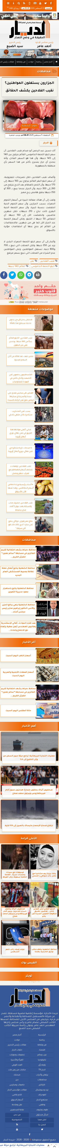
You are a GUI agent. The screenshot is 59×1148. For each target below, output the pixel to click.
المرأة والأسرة (17, 1060)
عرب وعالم (42, 1055)
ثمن (32, 261)
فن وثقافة (21, 62)
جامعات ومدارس (17, 1085)
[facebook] (50, 3)
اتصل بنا (42, 1125)
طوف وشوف (42, 1110)
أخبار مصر (48, 62)
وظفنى (42, 1105)
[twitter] (45, 3)
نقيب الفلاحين (47, 261)
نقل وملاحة (17, 1105)
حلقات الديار (17, 1050)
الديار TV (42, 1070)
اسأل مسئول (42, 1115)
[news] (34, 3)
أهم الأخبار (29, 726)
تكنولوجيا (42, 1060)
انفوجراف (42, 1095)
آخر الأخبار (28, 642)
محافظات (44, 71)
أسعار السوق (17, 1100)
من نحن (17, 1115)
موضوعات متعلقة (40, 309)
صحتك (17, 1075)
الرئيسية (42, 1035)
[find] (18, 3)
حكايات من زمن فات (17, 1070)
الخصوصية (17, 1120)
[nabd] (29, 3)
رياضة (39, 62)
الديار (45, 143)
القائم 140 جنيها (17, 266)
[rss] (24, 3)
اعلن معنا (42, 1120)
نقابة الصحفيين (17, 1110)
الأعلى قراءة (29, 838)
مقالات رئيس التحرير (17, 1045)
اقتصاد (42, 1050)
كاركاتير (42, 1085)
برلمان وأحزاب (42, 1075)
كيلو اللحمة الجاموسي (43, 266)
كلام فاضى (17, 1095)
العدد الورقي (17, 1065)
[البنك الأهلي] (29, 16)
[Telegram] (29, 275)
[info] (13, 3)
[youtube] (40, 3)
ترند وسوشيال (42, 1090)
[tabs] (8, 3)
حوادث (31, 62)
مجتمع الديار (42, 1100)
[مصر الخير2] (29, 292)
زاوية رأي (42, 1065)
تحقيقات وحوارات (17, 1055)
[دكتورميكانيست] (29, 53)
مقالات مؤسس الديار (17, 1090)
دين (17, 1080)
